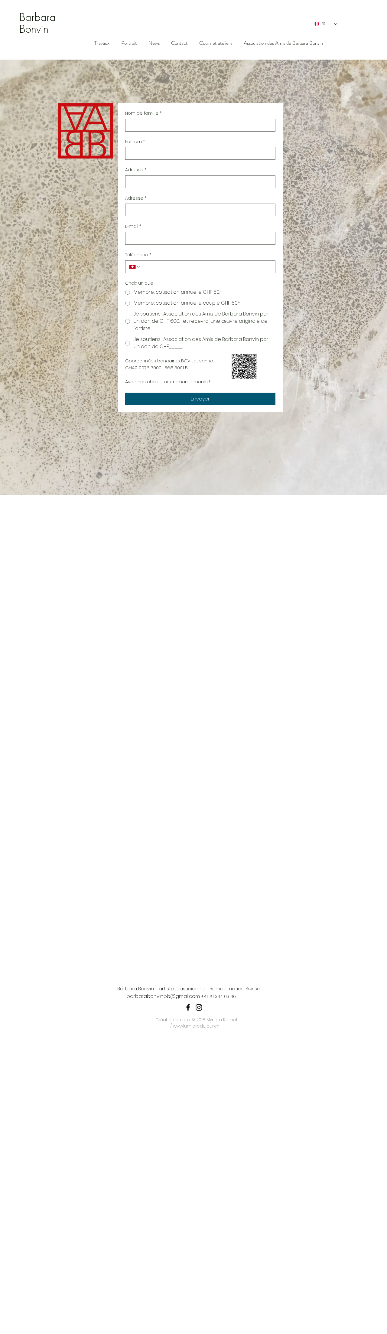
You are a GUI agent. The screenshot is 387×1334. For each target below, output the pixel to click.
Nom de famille (143, 113)
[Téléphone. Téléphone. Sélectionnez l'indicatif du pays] (135, 266)
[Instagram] (199, 1007)
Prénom (135, 142)
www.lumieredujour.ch (196, 1026)
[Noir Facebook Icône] (188, 1007)
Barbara (37, 17)
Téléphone (138, 255)
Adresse (135, 170)
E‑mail (133, 226)
